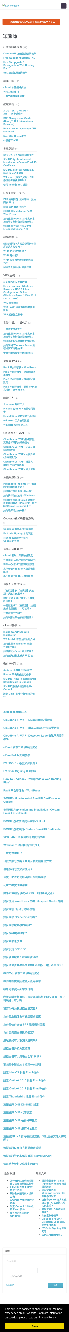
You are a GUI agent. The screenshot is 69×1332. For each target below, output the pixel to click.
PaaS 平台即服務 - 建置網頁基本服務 (19, 373)
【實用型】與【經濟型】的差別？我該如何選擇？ (18, 592)
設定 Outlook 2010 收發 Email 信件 (24, 1080)
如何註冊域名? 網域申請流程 (20, 957)
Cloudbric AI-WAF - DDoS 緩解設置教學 (19, 448)
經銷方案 (8, 237)
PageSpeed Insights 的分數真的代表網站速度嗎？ (19, 485)
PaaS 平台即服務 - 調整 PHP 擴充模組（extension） (20, 388)
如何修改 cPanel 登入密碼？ (18, 651)
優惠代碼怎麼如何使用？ (18, 869)
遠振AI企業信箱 (12, 584)
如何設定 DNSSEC (14, 949)
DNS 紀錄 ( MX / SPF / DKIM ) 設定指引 (19, 599)
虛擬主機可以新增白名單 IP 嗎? (22, 1056)
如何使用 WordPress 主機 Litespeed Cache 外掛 (17, 227)
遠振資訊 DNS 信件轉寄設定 (20, 1120)
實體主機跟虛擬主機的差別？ (18, 352)
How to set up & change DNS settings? (19, 130)
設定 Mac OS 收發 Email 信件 (21, 1072)
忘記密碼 (10, 1284)
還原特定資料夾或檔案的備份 (20, 1164)
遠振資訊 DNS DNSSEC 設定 (21, 1104)
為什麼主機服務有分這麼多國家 (22, 1016)
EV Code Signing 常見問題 (18, 533)
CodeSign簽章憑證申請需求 (18, 528)
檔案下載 (8, 81)
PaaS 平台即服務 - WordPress (19, 367)
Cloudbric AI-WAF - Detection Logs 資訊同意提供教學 (33, 737)
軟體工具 (8, 398)
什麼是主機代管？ (12, 329)
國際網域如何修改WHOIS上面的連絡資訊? (28, 893)
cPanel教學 (10, 625)
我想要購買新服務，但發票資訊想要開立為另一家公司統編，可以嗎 (34, 998)
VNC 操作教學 (10, 302)
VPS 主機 (9, 275)
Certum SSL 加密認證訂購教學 (19, 53)
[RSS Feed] (65, 37)
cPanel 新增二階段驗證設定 (18, 555)
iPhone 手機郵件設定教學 (17, 674)
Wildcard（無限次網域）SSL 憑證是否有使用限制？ (18, 178)
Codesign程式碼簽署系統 (18, 518)
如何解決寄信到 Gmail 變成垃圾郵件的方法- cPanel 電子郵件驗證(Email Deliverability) (20, 503)
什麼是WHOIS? (11, 140)
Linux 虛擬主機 (12, 193)
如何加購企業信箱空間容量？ (18, 617)
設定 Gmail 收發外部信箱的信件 (19, 695)
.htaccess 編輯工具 (13, 404)
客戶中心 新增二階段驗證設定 (18, 564)
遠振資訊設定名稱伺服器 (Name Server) (27, 1156)
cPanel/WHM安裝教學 (15, 281)
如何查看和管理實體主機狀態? (19, 340)
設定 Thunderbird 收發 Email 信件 (24, 1096)
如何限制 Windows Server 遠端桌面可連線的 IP (19, 347)
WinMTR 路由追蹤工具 (15, 424)
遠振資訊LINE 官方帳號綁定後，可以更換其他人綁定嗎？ (34, 1138)
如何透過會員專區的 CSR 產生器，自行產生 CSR (33, 965)
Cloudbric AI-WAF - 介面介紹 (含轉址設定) (19, 455)
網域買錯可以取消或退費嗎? (20, 1040)
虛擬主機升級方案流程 (16, 1048)
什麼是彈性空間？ (12, 612)
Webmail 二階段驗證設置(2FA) (19, 559)
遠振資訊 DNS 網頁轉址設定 (20, 1128)
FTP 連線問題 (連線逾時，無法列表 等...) (19, 201)
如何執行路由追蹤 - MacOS (17, 491)
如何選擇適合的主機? (14, 510)
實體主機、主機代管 (15, 322)
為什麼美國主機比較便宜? (18, 1032)
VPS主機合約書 (11, 91)
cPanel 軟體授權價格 (14, 87)
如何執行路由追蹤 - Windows (19, 495)
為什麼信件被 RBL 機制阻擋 (18, 576)
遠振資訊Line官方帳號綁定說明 (22, 1148)
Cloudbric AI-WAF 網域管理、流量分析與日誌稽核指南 (19, 441)
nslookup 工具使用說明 (16, 420)
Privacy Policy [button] (47, 1317)
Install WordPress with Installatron (16, 633)
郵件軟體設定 (11, 663)
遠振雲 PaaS (11, 361)
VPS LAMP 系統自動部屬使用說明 (19, 308)
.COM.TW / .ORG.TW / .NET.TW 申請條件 (15, 112)
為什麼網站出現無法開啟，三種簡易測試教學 (21, 1182)
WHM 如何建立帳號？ (14, 251)
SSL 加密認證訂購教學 (15, 72)
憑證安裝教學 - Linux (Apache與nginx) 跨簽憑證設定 (54, 1183)
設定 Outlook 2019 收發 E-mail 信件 (25, 1088)
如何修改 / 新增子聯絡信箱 (19, 909)
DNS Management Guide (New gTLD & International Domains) (18, 121)
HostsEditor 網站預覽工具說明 (19, 416)
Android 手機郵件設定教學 (17, 670)
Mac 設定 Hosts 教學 (14, 136)
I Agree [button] (35, 1326)
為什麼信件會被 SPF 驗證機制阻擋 (19, 570)
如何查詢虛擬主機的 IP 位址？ (19, 655)
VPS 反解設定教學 (13, 314)
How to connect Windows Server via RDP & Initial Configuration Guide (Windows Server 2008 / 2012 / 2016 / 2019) (19, 292)
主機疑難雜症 (11, 477)
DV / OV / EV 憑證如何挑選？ (18, 155)
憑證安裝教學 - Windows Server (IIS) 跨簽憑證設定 (53, 1193)
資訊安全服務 (11, 549)
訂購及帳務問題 (12, 47)
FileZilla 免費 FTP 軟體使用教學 (19, 410)
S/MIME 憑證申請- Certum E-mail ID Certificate (18, 171)
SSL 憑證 (9, 148)
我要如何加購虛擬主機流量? (20, 1008)
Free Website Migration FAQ (19, 57)
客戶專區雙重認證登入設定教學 (22, 981)
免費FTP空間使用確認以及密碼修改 (24, 877)
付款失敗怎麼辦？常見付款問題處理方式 (27, 861)
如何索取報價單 (12, 941)
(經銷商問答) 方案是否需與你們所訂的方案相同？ (19, 245)
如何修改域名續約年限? (17, 925)
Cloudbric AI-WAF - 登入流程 (19, 469)
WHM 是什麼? (10, 255)
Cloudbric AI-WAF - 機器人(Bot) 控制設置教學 (18, 463)
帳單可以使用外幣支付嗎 (18, 989)
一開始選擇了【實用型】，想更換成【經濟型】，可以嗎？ (19, 607)
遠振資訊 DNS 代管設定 (17, 1112)
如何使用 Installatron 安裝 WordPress (17, 212)
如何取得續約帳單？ (15, 933)
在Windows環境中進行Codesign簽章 (15, 539)
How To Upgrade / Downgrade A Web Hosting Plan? (18, 65)
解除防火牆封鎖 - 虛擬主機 (17, 267)
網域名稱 (8, 104)
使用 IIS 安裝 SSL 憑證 (15, 184)
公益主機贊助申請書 (13, 96)
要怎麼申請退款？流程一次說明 (22, 1064)
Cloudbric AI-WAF (14, 433)
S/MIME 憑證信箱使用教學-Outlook (17, 687)
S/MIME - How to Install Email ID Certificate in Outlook (20, 680)
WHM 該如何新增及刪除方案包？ (18, 261)
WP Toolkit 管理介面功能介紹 (19, 639)
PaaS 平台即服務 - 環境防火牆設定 (19, 380)
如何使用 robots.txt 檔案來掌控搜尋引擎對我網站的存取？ (19, 220)
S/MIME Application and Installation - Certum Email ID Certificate (20, 162)
